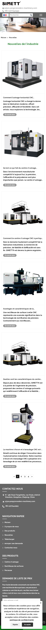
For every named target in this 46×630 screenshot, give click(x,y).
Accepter (27, 624)
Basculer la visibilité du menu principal (41, 15)
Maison (3, 37)
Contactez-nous (11, 548)
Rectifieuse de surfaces (14, 566)
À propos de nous (12, 527)
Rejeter (15, 624)
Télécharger (9, 539)
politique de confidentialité (22, 620)
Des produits (10, 531)
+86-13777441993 (12, 11)
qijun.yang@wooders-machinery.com (21, 8)
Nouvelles (13, 37)
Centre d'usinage (12, 562)
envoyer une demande (14, 543)
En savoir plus (10, 114)
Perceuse (8, 570)
